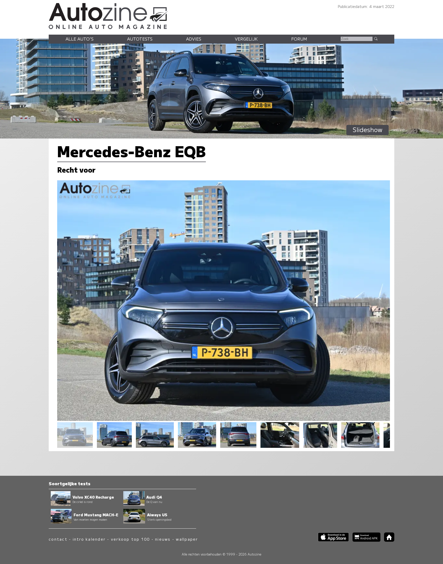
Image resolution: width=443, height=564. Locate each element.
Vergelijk (246, 39)
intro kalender (89, 539)
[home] (387, 540)
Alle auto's (80, 39)
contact (58, 539)
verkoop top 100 (130, 539)
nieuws (162, 539)
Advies (193, 39)
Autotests (140, 39)
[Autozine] (221, 15)
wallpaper (187, 539)
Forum (299, 39)
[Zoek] (375, 38)
